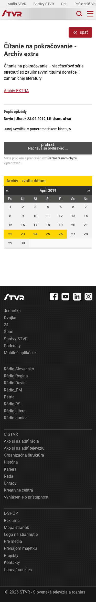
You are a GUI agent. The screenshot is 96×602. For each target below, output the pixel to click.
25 (48, 234)
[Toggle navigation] (90, 14)
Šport (9, 331)
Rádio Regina (16, 375)
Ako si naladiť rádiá (21, 441)
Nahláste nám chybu (62, 158)
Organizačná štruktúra (24, 455)
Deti (64, 4)
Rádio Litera (15, 410)
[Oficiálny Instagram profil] (88, 296)
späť (84, 32)
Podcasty (12, 345)
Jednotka (12, 310)
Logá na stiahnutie (21, 534)
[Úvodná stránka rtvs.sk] (12, 14)
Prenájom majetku (20, 548)
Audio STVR (17, 4)
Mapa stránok (16, 527)
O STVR (11, 434)
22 (10, 234)
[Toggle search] (78, 14)
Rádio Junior (15, 417)
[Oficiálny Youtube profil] (65, 296)
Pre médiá (13, 541)
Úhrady (10, 483)
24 (35, 234)
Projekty (11, 555)
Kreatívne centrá (18, 490)
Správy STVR (44, 4)
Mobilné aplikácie (20, 352)
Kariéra (10, 469)
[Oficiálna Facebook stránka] (54, 296)
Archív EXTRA (16, 90)
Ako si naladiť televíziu (24, 448)
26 (61, 234)
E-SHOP (11, 513)
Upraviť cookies (18, 569)
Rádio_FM (13, 390)
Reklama (12, 520)
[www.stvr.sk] (14, 297)
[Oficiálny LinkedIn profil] (77, 296)
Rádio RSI (13, 404)
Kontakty (12, 562)
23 (23, 234)
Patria (9, 397)
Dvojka (10, 317)
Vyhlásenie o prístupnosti (26, 497)
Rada (8, 476)
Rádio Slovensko (19, 369)
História (11, 462)
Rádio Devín (15, 382)
